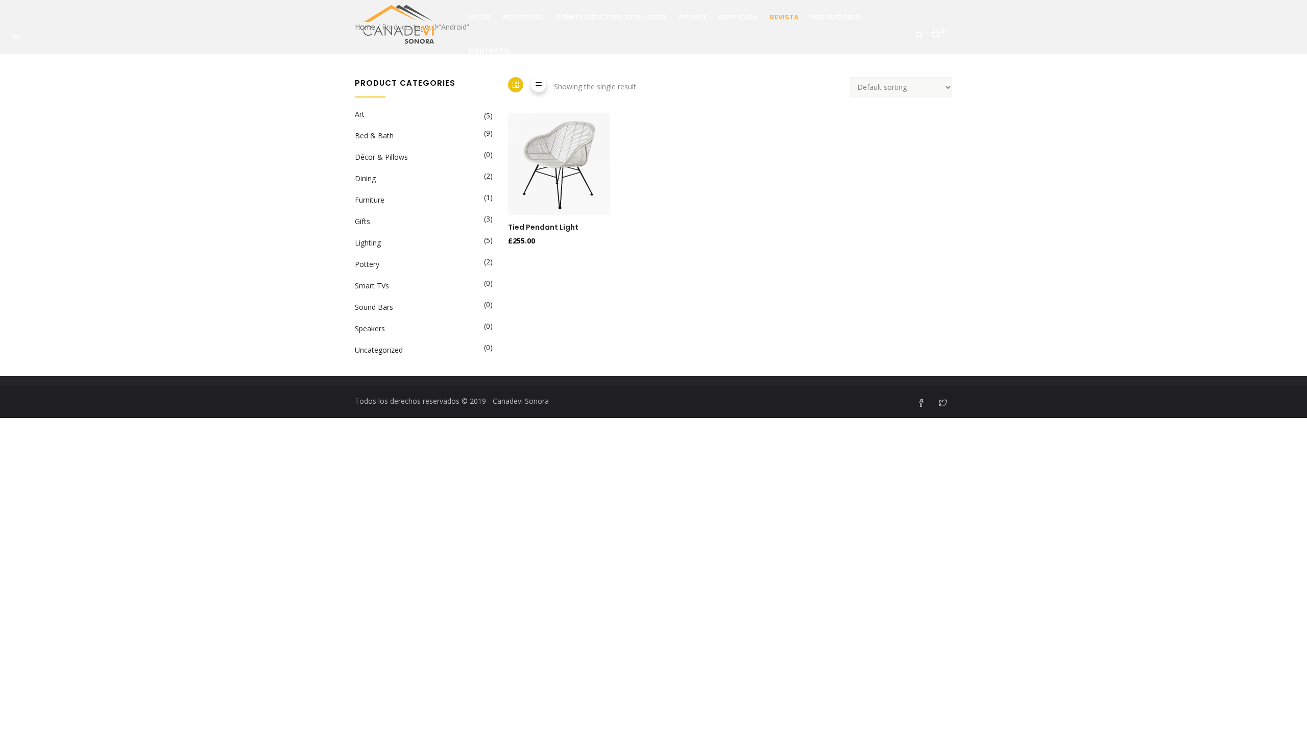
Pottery (367, 264)
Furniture (369, 200)
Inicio (479, 17)
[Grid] (515, 84)
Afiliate (693, 17)
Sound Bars (374, 307)
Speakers (370, 328)
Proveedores (835, 17)
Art (360, 114)
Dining (365, 178)
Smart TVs (372, 285)
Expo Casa (738, 17)
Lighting (368, 243)
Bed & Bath (374, 135)
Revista (784, 17)
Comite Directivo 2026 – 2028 (610, 17)
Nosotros (523, 17)
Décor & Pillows (381, 157)
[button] (938, 30)
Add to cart (514, 157)
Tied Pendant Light (543, 227)
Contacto (489, 51)
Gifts (362, 221)
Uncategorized (379, 350)
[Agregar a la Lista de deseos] (514, 180)
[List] (538, 84)
